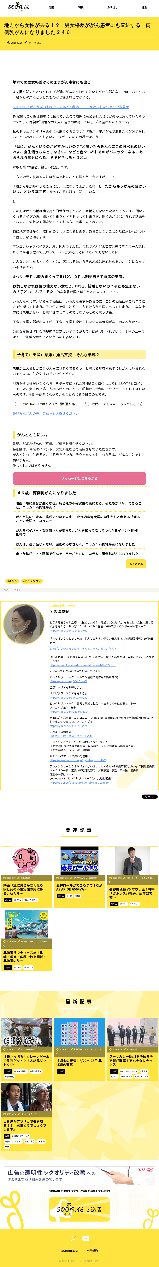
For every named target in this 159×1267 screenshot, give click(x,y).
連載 (144, 7)
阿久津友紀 (35, 42)
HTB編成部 (132, 1049)
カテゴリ (112, 7)
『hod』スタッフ (29, 1114)
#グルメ (114, 1076)
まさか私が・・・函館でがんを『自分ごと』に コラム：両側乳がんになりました (77, 553)
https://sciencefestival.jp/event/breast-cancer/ (79, 782)
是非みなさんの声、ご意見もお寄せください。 (47, 413)
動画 (7, 1136)
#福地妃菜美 (36, 1071)
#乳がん (12, 581)
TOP (6, 590)
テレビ (8, 1071)
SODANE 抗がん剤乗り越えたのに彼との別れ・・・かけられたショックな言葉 (71, 106)
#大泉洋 (41, 1141)
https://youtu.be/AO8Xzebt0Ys (68, 630)
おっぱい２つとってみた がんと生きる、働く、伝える (83, 649)
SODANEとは (69, 1251)
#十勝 (69, 895)
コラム (17, 590)
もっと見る (136, 564)
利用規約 (92, 1251)
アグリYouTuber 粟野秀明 (85, 877)
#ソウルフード (142, 1076)
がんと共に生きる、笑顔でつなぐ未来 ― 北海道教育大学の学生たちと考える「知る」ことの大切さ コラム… (79, 518)
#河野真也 (9, 1076)
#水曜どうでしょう (20, 1136)
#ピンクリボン (32, 581)
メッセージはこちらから (79, 478)
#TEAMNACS (126, 1076)
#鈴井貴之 (30, 1141)
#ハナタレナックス (128, 1071)
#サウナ (123, 904)
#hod (7, 1146)
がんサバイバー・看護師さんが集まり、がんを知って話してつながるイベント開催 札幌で (78, 532)
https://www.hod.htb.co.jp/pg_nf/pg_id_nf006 (78, 760)
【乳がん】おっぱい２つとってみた (71, 736)
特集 (81, 7)
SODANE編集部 (28, 1049)
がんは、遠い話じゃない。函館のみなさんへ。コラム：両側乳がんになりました (75, 544)
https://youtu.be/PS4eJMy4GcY (69, 711)
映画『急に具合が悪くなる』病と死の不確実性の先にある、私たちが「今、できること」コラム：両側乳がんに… (79, 505)
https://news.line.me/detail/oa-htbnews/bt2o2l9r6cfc (83, 665)
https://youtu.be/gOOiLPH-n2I (68, 681)
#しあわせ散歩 (20, 1071)
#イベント (134, 904)
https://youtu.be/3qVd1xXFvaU (69, 697)
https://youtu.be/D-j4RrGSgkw (68, 726)
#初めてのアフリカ (13, 1141)
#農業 (77, 895)
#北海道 (144, 1071)
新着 (51, 7)
